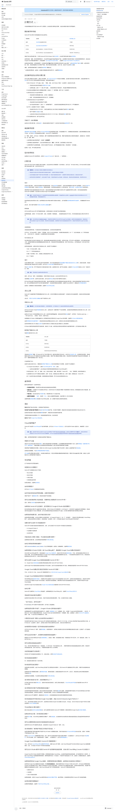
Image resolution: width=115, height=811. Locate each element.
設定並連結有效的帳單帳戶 (41, 45)
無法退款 (72, 187)
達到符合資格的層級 (37, 710)
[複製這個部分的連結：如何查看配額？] (35, 486)
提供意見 (57, 792)
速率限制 (73, 56)
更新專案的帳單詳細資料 (73, 200)
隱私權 (24, 808)
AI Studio (31, 489)
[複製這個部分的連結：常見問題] (32, 460)
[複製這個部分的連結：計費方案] (32, 161)
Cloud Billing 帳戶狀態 (70, 682)
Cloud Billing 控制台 (37, 744)
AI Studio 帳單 (50, 264)
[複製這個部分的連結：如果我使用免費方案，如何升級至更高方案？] (52, 514)
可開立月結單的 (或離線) (43, 204)
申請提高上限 (73, 354)
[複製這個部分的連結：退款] (29, 404)
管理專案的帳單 (82, 283)
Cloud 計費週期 (32, 703)
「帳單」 (38, 396)
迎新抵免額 (69, 553)
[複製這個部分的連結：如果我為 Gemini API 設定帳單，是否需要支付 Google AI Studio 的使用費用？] (72, 506)
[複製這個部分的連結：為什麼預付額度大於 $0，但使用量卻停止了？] (53, 680)
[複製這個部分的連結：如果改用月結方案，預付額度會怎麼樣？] (50, 714)
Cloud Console (31, 735)
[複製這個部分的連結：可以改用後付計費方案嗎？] (42, 707)
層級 (28, 333)
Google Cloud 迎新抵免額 (48, 584)
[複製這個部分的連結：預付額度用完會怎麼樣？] (40, 664)
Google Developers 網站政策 (72, 798)
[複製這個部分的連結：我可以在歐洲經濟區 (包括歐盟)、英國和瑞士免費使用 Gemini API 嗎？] (67, 500)
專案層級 (39, 309)
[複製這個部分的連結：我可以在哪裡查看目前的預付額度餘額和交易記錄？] (56, 722)
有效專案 (38, 42)
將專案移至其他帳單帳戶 (32, 321)
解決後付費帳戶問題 (52, 777)
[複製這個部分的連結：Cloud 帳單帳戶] (37, 423)
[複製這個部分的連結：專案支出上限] (34, 302)
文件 (2, 4)
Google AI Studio (52, 78)
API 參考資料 (8, 4)
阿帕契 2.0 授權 (58, 798)
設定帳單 (31, 278)
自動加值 (46, 695)
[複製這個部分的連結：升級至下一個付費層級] (39, 120)
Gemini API (30, 18)
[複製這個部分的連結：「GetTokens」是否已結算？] (43, 602)
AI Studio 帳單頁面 (45, 131)
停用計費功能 (50, 539)
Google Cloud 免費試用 (50, 553)
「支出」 (45, 396)
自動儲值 (40, 187)
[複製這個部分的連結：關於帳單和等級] (37, 31)
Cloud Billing (37, 591)
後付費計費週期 (82, 710)
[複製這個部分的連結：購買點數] (30, 208)
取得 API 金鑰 (97, 1)
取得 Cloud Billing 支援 (43, 784)
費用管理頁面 (46, 744)
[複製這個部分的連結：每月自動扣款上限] (34, 238)
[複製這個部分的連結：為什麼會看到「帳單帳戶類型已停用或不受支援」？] (56, 729)
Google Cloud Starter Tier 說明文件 (71, 60)
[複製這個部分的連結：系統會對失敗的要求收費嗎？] (43, 595)
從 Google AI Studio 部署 (52, 60)
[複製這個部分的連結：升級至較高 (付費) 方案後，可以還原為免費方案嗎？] (56, 537)
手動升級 (46, 410)
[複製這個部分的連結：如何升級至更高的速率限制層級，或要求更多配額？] (56, 493)
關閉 (42, 412)
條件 (41, 123)
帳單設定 (51, 278)
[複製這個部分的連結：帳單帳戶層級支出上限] (39, 330)
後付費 (29, 716)
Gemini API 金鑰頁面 (84, 613)
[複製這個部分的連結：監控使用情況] (35, 153)
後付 (71, 64)
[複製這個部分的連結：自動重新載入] (32, 227)
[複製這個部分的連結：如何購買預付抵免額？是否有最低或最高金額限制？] (56, 626)
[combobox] (71, 1)
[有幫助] (57, 790)
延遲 (30, 673)
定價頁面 (37, 482)
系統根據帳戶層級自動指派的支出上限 (68, 262)
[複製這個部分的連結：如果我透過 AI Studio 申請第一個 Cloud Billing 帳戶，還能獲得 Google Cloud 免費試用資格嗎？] (82, 550)
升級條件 (42, 393)
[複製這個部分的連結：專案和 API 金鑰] (35, 441)
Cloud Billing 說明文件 (71, 591)
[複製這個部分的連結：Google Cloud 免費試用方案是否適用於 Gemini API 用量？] (60, 569)
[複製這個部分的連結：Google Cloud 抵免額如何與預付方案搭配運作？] (54, 576)
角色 (67, 314)
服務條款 (60, 70)
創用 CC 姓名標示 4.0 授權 (43, 798)
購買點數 (43, 629)
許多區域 (33, 502)
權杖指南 (69, 546)
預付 (80, 63)
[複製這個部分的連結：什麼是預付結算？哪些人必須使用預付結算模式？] (55, 618)
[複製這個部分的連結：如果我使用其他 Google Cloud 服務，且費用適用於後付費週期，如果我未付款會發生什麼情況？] (83, 761)
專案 (40, 443)
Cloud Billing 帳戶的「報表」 (49, 366)
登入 (112, 1)
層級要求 (35, 496)
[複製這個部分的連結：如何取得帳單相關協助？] (40, 781)
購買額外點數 (44, 671)
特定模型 (56, 56)
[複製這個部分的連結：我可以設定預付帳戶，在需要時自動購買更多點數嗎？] (58, 635)
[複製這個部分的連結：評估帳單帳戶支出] (34, 361)
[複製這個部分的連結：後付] (28, 260)
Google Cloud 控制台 (58, 433)
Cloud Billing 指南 (50, 285)
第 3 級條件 (29, 267)
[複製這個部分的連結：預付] (28, 183)
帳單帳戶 (45, 67)
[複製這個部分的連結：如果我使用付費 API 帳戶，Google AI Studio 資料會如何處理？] (63, 608)
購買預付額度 (36, 578)
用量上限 (38, 682)
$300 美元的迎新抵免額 (60, 431)
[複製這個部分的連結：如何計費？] (32, 588)
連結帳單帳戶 (74, 63)
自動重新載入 (44, 637)
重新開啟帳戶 (64, 737)
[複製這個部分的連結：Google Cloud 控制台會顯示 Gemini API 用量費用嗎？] (58, 741)
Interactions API (44, 10)
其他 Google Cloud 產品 (74, 433)
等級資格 (78, 448)
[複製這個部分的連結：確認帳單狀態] (35, 128)
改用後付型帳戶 (79, 187)
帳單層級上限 (72, 38)
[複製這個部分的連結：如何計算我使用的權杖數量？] (43, 543)
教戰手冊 (103, 1)
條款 (20, 808)
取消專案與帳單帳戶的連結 (42, 450)
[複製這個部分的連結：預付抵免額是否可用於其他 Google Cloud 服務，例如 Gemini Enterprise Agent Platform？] (80, 699)
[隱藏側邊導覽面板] (16, 808)
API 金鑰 (27, 453)
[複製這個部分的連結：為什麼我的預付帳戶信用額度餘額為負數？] (51, 688)
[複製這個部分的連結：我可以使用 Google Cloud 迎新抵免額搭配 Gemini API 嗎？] (61, 560)
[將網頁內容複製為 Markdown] (35, 22)
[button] (8, 47)
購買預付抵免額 (43, 219)
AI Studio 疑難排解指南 (77, 318)
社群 (108, 1)
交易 (36, 398)
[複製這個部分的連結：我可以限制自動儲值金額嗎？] (43, 643)
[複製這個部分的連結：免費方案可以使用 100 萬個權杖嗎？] (47, 523)
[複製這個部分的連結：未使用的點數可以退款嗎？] (42, 651)
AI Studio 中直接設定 (59, 426)
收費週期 (32, 398)
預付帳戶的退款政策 (57, 654)
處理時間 (67, 123)
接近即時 (55, 185)
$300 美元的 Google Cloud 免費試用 (59, 572)
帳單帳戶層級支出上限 (47, 364)
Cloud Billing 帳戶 (38, 426)
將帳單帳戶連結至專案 (30, 131)
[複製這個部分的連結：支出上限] (32, 291)
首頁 (25, 18)
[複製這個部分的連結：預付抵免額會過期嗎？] (39, 658)
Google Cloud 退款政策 (36, 418)
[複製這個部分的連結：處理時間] (32, 381)
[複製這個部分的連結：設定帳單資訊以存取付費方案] (46, 75)
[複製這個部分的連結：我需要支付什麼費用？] (39, 467)
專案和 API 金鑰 (46, 85)
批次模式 (71, 195)
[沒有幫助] (58, 790)
